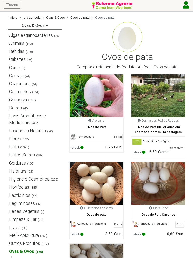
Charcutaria (20, 83)
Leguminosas (22, 203)
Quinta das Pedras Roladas (160, 120)
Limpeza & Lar (22, 219)
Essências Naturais (27, 130)
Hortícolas (19, 187)
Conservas (19, 99)
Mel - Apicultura (24, 235)
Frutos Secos (22, 154)
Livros (15, 227)
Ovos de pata (80, 17)
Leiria (118, 137)
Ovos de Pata (96, 127)
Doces (15, 107)
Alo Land (98, 120)
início (13, 17)
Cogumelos (20, 91)
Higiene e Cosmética (29, 179)
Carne (14, 67)
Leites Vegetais (24, 211)
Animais (16, 43)
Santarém (177, 148)
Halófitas (17, 171)
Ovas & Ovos (55, 17)
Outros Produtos (24, 243)
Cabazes (17, 59)
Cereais (16, 75)
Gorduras (17, 163)
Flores (15, 138)
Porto (118, 224)
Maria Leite (160, 208)
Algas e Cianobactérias (31, 35)
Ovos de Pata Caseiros (158, 214)
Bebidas (16, 51)
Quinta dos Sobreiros (98, 208)
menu (13, 5)
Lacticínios (19, 195)
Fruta (14, 146)
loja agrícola (32, 17)
